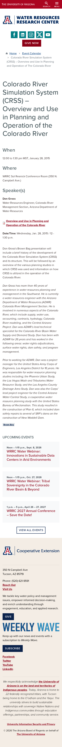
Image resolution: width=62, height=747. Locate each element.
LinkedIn (8, 669)
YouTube (8, 665)
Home (13, 53)
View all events (31, 530)
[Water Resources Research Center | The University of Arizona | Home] (31, 19)
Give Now (32, 43)
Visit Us (7, 589)
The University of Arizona (31, 734)
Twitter (7, 661)
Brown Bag (8, 424)
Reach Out (9, 585)
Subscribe (12, 648)
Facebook (9, 656)
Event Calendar (31, 53)
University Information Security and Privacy (31, 724)
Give (8, 616)
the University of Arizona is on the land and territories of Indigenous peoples (31, 686)
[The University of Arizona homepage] (21, 4)
